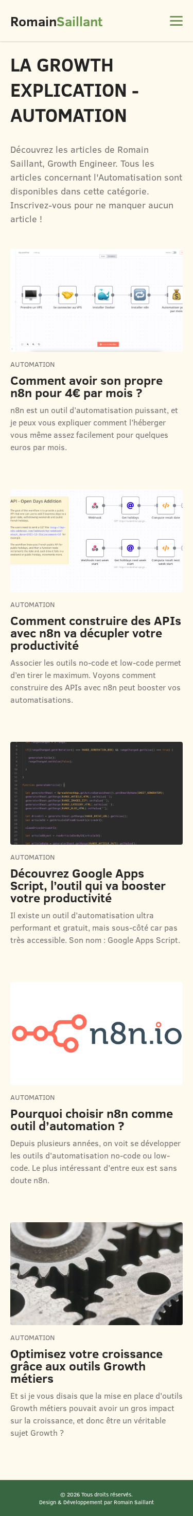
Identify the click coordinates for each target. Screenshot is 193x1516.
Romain (56, 21)
